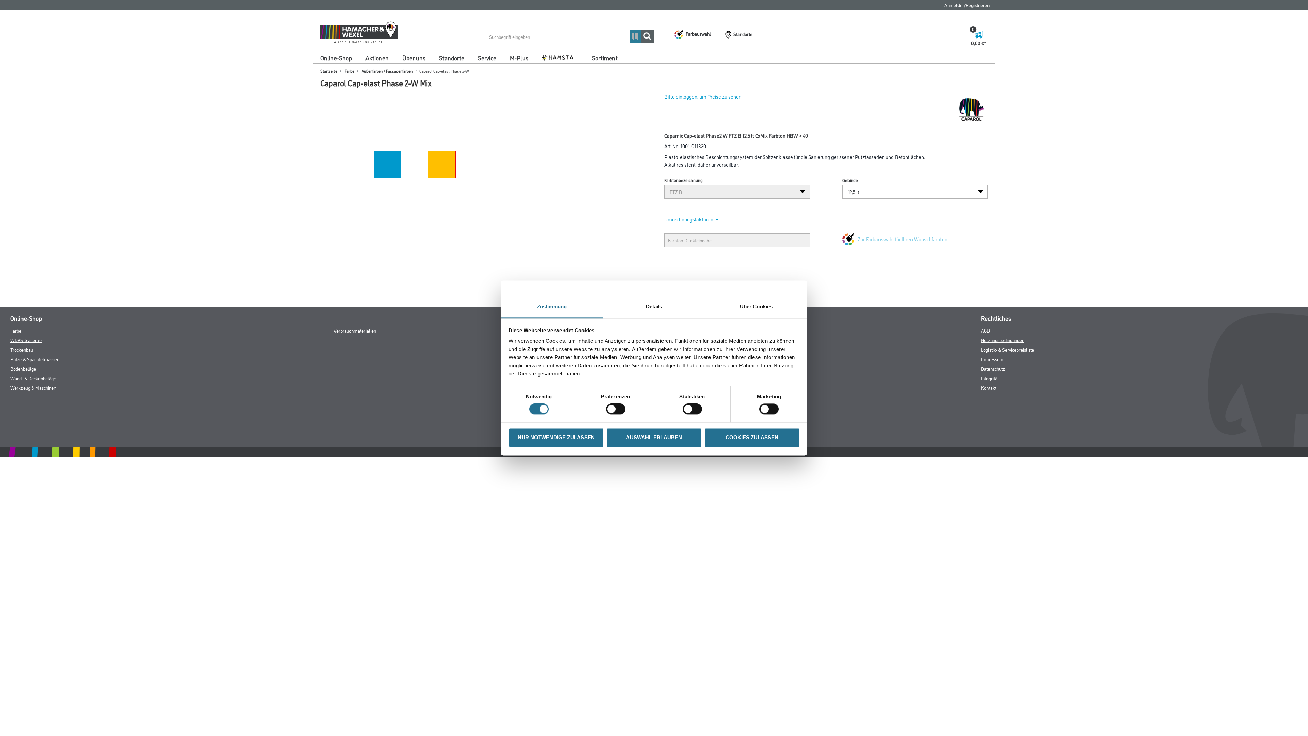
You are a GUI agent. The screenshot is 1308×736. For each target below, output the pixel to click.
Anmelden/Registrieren (967, 5)
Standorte (451, 57)
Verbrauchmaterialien (355, 330)
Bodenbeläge (23, 368)
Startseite (328, 71)
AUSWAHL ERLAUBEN (654, 437)
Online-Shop (336, 57)
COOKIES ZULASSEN (752, 437)
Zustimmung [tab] (552, 306)
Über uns (413, 57)
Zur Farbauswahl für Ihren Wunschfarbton (902, 239)
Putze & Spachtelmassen (34, 359)
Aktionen (377, 57)
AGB (985, 330)
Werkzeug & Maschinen (33, 387)
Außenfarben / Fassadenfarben (387, 71)
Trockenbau (21, 349)
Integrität (990, 378)
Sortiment (605, 57)
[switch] (617, 409)
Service (487, 57)
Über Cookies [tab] (756, 306)
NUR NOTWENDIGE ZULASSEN (556, 437)
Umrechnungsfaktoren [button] (688, 219)
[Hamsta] (560, 57)
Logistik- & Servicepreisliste (1007, 349)
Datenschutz (993, 368)
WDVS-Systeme (26, 340)
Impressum (992, 359)
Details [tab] (654, 306)
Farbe (349, 71)
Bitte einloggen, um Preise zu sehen (703, 96)
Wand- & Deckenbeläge (33, 378)
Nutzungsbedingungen (1002, 340)
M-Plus (519, 57)
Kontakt (988, 387)
